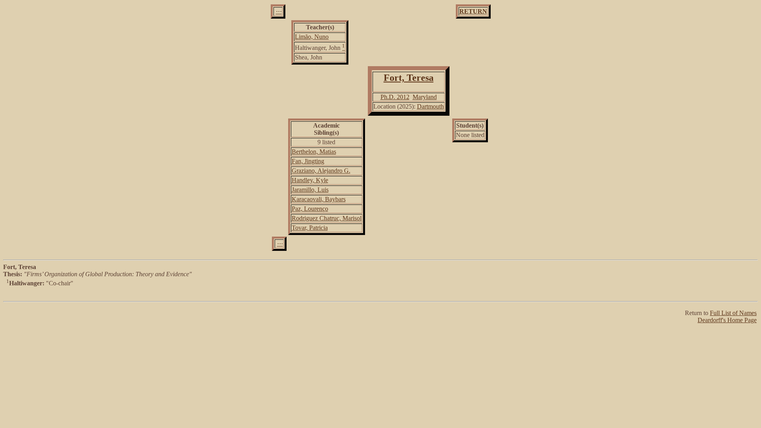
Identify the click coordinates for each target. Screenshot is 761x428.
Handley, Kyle (310, 180)
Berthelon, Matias (314, 151)
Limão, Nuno (312, 36)
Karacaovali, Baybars (319, 199)
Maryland (425, 97)
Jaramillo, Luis (310, 189)
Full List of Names (733, 313)
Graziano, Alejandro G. (321, 170)
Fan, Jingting (308, 161)
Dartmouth (430, 106)
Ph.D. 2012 (394, 97)
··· (279, 11)
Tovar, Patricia (310, 227)
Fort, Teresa (409, 78)
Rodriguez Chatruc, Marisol (326, 218)
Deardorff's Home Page (727, 320)
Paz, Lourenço (310, 208)
